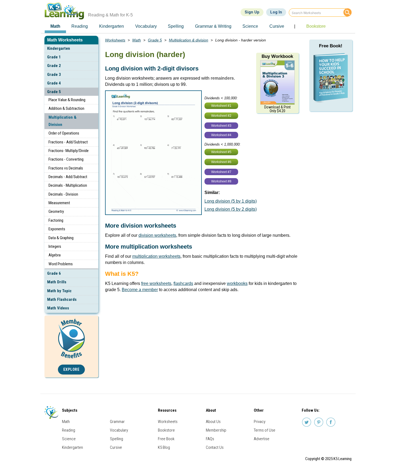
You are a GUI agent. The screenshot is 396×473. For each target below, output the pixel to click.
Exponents (56, 229)
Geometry (56, 211)
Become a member (140, 289)
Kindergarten (58, 48)
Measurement (59, 202)
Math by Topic (59, 290)
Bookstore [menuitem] (316, 26)
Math (136, 40)
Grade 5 (54, 91)
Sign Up (252, 12)
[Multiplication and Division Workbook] (277, 82)
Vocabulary (119, 430)
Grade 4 (54, 83)
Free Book (166, 438)
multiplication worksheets (156, 256)
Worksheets (115, 40)
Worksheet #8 (221, 181)
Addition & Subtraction (66, 108)
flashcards (183, 283)
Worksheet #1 (221, 106)
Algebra (54, 255)
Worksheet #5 (221, 152)
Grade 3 (54, 74)
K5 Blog (164, 447)
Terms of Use (264, 430)
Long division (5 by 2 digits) (230, 209)
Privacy (259, 421)
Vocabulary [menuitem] (146, 26)
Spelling (116, 438)
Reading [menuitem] (79, 26)
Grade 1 (54, 57)
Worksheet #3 (221, 126)
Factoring (55, 220)
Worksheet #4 (221, 135)
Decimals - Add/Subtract (67, 176)
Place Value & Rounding (66, 99)
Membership (216, 430)
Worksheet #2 (221, 116)
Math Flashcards (62, 299)
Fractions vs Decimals (65, 168)
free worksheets (156, 283)
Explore (71, 369)
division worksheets (157, 235)
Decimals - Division (63, 194)
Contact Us (215, 447)
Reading (68, 430)
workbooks (237, 283)
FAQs (210, 438)
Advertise (261, 438)
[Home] (66, 10)
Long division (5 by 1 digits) (230, 201)
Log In (276, 12)
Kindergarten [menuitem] (111, 26)
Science (69, 438)
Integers (54, 246)
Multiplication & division (188, 40)
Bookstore (166, 430)
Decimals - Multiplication (67, 185)
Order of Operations (63, 133)
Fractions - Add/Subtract (68, 142)
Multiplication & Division (62, 121)
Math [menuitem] (55, 26)
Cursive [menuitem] (276, 26)
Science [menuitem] (250, 26)
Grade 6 (54, 273)
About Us (213, 421)
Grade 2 (54, 65)
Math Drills (56, 282)
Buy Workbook (277, 56)
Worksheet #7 (221, 172)
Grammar (117, 421)
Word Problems (60, 264)
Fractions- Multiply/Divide (68, 150)
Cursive (116, 447)
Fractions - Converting (66, 159)
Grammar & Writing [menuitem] (213, 26)
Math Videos (58, 308)
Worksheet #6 (221, 162)
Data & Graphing (61, 237)
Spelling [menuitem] (176, 26)
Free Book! (330, 45)
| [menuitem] (294, 26)
